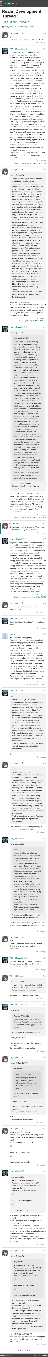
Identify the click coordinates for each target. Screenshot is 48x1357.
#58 (44, 1129)
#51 (44, 763)
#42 (44, 49)
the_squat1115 (10, 27)
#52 (44, 838)
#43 (44, 170)
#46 (44, 539)
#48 (44, 619)
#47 (44, 603)
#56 (44, 1005)
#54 (44, 958)
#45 (44, 524)
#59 (44, 1171)
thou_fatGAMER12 (18, 49)
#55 (44, 976)
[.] (30, 22)
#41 (44, 33)
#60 (44, 1251)
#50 (44, 691)
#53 (44, 937)
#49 (44, 634)
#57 (44, 1058)
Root (4, 22)
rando (12, 634)
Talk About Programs (18, 22)
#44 (44, 327)
